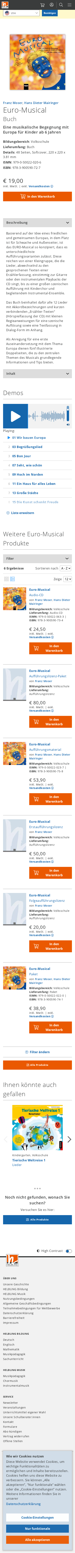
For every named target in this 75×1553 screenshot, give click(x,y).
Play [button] (15, 416)
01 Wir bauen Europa (29, 438)
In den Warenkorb (41, 196)
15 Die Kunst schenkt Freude (35, 502)
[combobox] (21, 13)
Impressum (10, 1322)
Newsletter (10, 1402)
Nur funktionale (37, 1529)
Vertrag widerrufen (16, 1436)
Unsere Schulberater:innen (21, 1417)
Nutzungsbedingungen (19, 1298)
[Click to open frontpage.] (5, 5)
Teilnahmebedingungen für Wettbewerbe (31, 1308)
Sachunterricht (13, 1359)
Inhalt (10, 373)
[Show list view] (12, 579)
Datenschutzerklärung (23, 1504)
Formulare (10, 1426)
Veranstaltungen (14, 1407)
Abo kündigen (12, 1431)
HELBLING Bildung (15, 1289)
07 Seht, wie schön (27, 465)
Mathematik (11, 1349)
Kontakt (8, 1422)
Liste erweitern (22, 513)
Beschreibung (17, 222)
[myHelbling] (51, 4)
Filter (10, 558)
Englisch (9, 1344)
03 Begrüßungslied (27, 447)
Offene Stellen (13, 1441)
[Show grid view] (6, 579)
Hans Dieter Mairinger (41, 103)
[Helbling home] (12, 1260)
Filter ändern (40, 1052)
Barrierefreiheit (14, 1318)
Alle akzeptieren (37, 1540)
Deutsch (8, 1340)
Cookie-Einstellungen (37, 1517)
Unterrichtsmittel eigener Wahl (24, 1412)
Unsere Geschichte (16, 1284)
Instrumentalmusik (16, 1385)
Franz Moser (12, 103)
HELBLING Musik (14, 1294)
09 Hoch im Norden (27, 474)
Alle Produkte (39, 1065)
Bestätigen (50, 13)
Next (69, 1139)
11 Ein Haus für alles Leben (34, 484)
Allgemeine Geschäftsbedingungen (27, 1303)
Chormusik (10, 1381)
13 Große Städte (25, 493)
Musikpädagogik (14, 1354)
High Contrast (52, 1251)
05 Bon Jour (21, 456)
